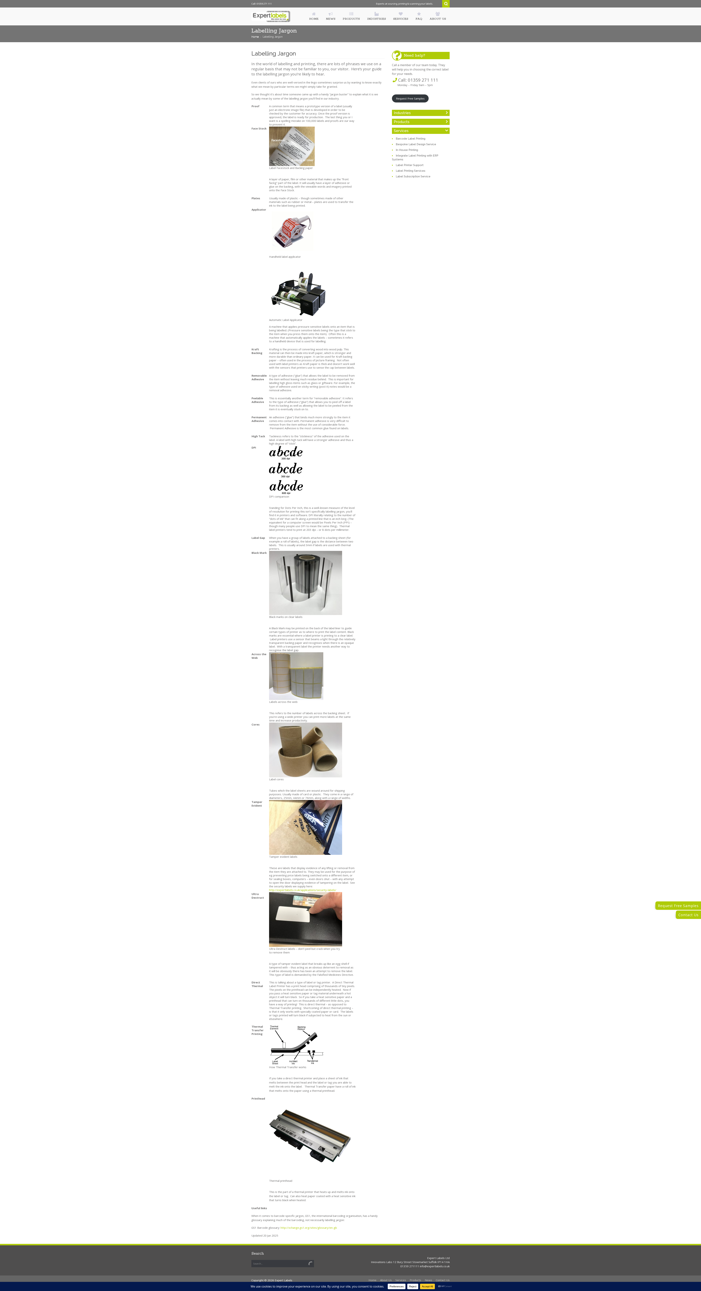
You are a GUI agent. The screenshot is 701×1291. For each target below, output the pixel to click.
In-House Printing (407, 150)
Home (255, 36)
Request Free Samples (410, 98)
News (428, 1280)
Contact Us (688, 914)
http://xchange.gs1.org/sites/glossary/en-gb (309, 1227)
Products (401, 122)
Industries (402, 113)
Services (401, 131)
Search (446, 3)
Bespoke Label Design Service (416, 144)
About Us (386, 1280)
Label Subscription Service (413, 176)
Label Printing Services (410, 170)
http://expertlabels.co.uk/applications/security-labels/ (302, 890)
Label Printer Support (410, 165)
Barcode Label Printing (410, 138)
